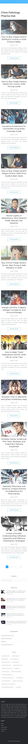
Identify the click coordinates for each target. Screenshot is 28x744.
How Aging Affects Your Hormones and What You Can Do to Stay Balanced (16, 599)
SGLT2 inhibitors (19, 677)
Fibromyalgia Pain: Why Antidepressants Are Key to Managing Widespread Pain (16, 622)
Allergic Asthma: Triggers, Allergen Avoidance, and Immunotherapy (14, 310)
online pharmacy (15, 656)
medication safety (6, 656)
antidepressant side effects (8, 687)
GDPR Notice (4, 729)
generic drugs (5, 659)
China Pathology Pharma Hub (7, 1)
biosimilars (16, 668)
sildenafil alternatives (18, 681)
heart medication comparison (8, 684)
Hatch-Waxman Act (14, 659)
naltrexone (18, 687)
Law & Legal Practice (7, 644)
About (2, 723)
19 (20, 566)
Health (3, 641)
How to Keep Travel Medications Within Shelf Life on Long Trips (14, 354)
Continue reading (14, 58)
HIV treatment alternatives (7, 677)
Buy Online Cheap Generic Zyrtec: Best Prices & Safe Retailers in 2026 (14, 265)
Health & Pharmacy (7, 635)
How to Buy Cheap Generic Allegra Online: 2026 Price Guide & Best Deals (14, 173)
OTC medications (5, 671)
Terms (2, 725)
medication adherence (16, 671)
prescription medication (7, 674)
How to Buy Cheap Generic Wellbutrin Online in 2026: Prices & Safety (14, 39)
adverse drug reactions (7, 668)
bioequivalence (15, 662)
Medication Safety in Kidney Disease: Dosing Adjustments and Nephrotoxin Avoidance (15, 607)
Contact (2, 731)
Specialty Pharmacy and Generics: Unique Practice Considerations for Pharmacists (15, 614)
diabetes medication (17, 665)
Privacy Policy (4, 727)
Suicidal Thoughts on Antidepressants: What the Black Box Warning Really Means (16, 591)
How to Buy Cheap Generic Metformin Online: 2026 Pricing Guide (14, 84)
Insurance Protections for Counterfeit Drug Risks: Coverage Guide (14, 128)
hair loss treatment (6, 681)
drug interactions (6, 662)
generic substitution (6, 665)
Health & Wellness (6, 638)
